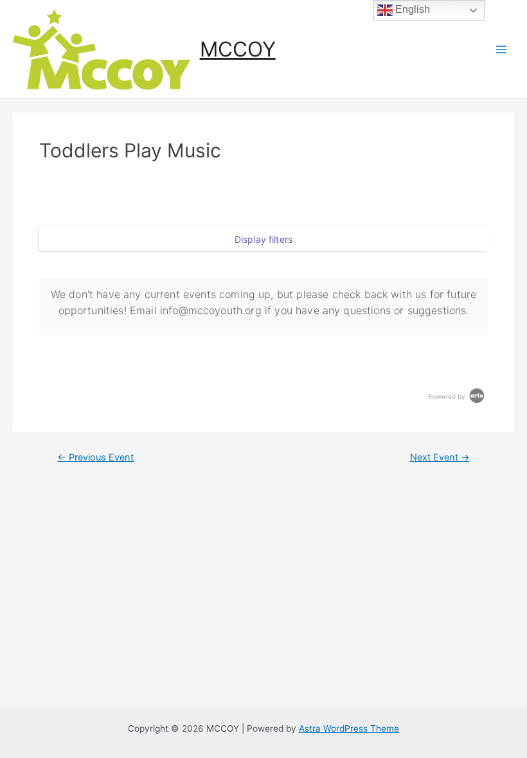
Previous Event (95, 458)
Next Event (440, 458)
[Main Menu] (501, 49)
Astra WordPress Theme (349, 728)
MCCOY (238, 49)
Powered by (448, 396)
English (411, 9)
